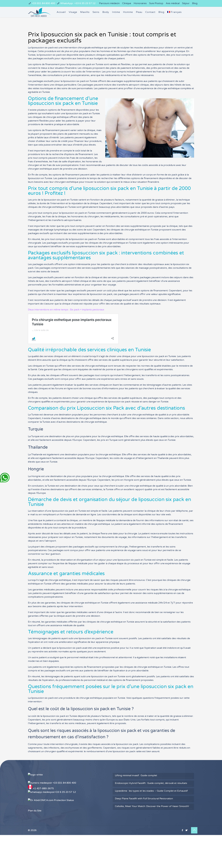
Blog (194, 3)
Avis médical (173, 3)
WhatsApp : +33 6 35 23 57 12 (77, 3)
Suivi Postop (156, 3)
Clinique (126, 3)
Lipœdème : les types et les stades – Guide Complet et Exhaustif (151, 790)
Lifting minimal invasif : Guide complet (136, 775)
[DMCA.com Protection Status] (51, 800)
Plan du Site (34, 810)
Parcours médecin (109, 3)
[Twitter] (186, 830)
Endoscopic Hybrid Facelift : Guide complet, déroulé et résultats (151, 783)
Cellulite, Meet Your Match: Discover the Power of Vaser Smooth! (152, 806)
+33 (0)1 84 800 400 (43, 3)
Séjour (186, 3)
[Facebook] (182, 830)
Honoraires (140, 3)
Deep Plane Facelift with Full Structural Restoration (144, 798)
